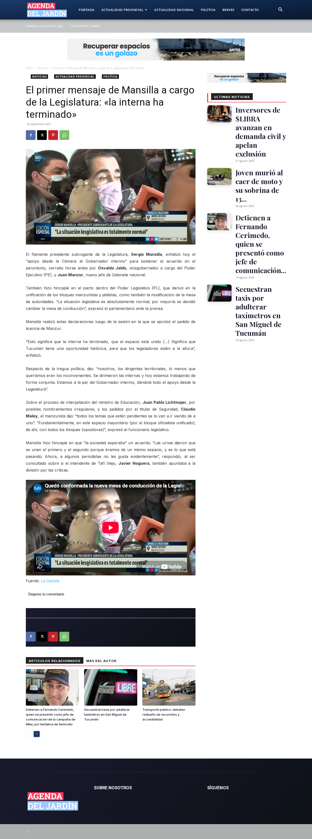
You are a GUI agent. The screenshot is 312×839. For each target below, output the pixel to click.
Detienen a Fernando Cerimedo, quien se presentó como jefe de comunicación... (260, 244)
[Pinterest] (53, 135)
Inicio (29, 68)
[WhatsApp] (64, 135)
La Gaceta (50, 580)
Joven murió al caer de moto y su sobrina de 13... (259, 185)
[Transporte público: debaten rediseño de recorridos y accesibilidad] (168, 687)
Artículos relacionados (54, 661)
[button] (280, 10)
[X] (42, 135)
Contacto (250, 10)
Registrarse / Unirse (85, 26)
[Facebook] (31, 135)
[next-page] (37, 734)
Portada (87, 10)
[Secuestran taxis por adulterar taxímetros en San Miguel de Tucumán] (110, 687)
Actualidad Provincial (122, 10)
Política (208, 10)
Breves (228, 10)
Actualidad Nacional (174, 10)
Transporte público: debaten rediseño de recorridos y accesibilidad (163, 714)
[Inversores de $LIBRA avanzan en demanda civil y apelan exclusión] (219, 113)
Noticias (43, 68)
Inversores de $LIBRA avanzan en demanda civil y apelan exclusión (260, 131)
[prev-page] (29, 734)
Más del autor (101, 661)
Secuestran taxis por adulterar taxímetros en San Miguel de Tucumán (107, 714)
